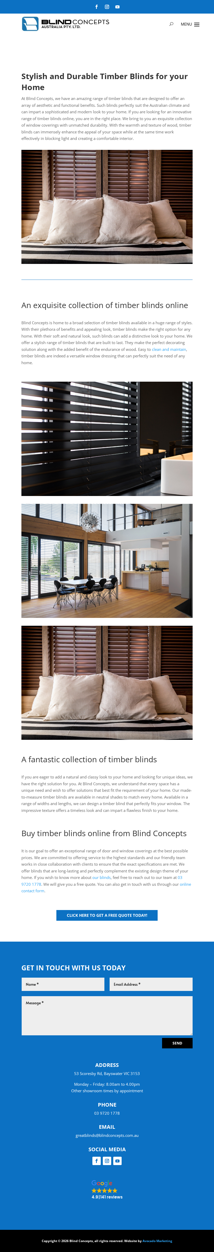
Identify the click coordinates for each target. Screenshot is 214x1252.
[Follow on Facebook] (96, 7)
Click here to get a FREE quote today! (107, 915)
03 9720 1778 (107, 1113)
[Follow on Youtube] (117, 7)
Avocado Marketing (157, 1241)
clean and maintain (169, 349)
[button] (107, 1190)
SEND (177, 1043)
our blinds (101, 877)
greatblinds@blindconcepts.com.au (107, 1135)
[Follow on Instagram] (107, 7)
